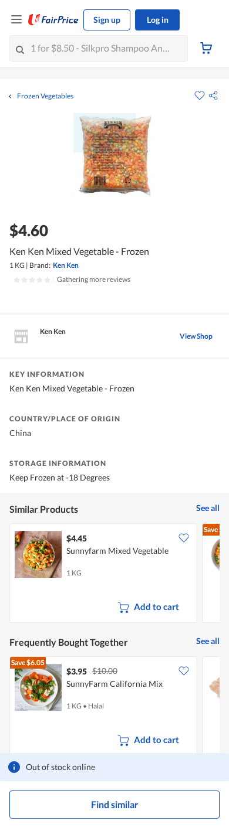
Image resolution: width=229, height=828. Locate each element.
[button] (213, 95)
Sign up (106, 20)
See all (208, 508)
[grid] (114, 574)
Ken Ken (66, 265)
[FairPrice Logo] (53, 20)
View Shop (196, 336)
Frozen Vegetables (45, 96)
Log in (158, 20)
